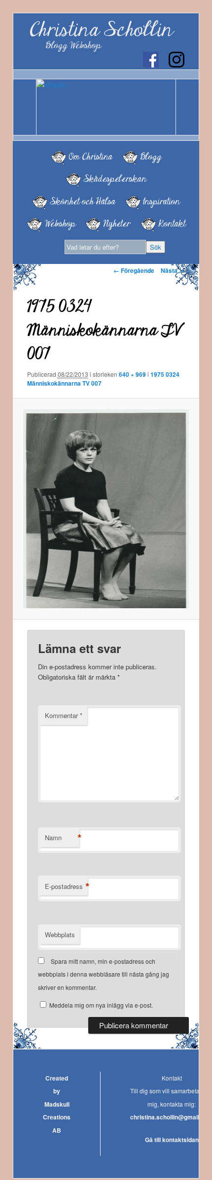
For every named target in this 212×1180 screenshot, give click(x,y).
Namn (62, 838)
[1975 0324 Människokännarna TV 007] (105, 509)
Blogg (150, 156)
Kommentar (63, 715)
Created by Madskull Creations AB (57, 1104)
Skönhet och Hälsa (82, 201)
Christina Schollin (101, 29)
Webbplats (60, 934)
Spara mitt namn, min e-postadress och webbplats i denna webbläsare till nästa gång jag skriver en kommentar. (103, 974)
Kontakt (171, 223)
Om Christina (90, 156)
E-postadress (66, 886)
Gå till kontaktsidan (172, 1139)
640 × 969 (132, 374)
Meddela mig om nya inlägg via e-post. (101, 1005)
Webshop (59, 223)
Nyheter (117, 223)
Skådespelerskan (114, 178)
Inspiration (161, 201)
